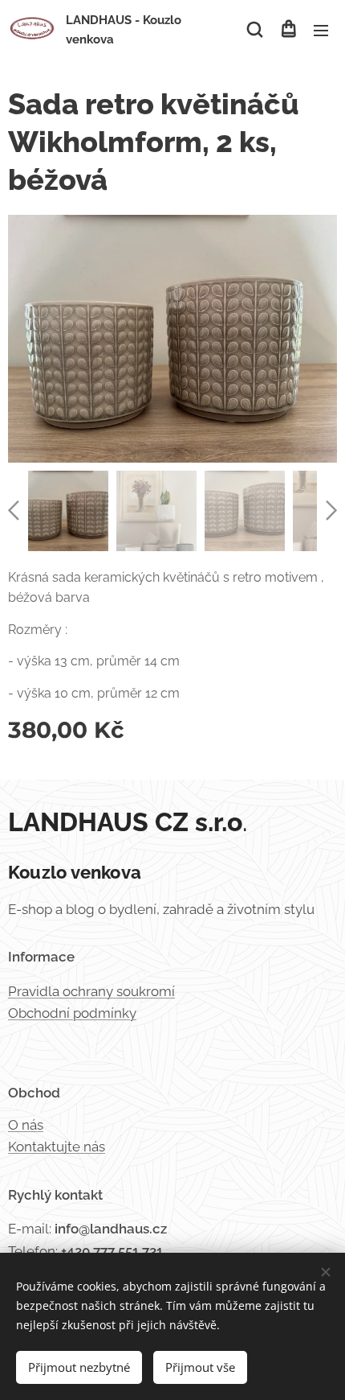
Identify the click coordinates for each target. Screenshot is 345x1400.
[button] (254, 30)
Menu (321, 30)
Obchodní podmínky (72, 1013)
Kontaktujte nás (56, 1147)
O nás (25, 1125)
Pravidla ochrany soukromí (91, 991)
